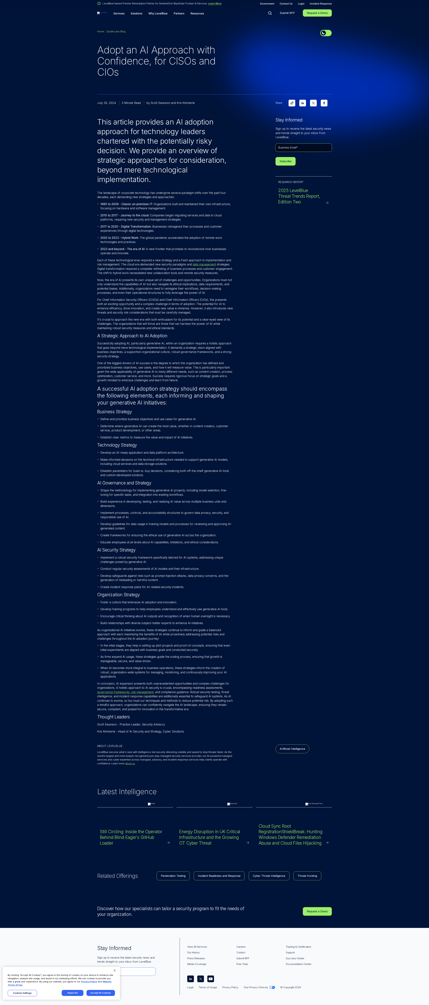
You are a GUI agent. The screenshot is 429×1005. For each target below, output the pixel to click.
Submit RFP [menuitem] (242, 958)
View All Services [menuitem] (197, 946)
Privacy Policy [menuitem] (230, 987)
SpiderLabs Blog (116, 31)
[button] (270, 13)
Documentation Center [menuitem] (298, 964)
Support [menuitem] (290, 952)
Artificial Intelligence (292, 748)
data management (204, 264)
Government (267, 3)
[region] (61, 983)
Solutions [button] (136, 13)
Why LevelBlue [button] (158, 13)
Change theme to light (326, 33)
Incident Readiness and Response (219, 875)
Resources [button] (197, 13)
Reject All (73, 992)
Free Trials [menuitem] (242, 964)
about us (130, 763)
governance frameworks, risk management (125, 692)
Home (100, 31)
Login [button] (301, 3)
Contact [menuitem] (240, 952)
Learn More (215, 3)
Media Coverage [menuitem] (196, 964)
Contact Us (286, 3)
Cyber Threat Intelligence (269, 875)
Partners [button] (179, 13)
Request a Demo (317, 13)
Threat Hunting (307, 875)
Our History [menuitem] (193, 952)
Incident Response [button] (321, 3)
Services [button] (119, 13)
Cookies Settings (22, 993)
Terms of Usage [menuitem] (208, 987)
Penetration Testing (173, 875)
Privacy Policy (89, 981)
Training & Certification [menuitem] (298, 946)
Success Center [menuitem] (295, 958)
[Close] (114, 970)
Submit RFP (287, 13)
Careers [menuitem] (241, 946)
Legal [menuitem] (190, 987)
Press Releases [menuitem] (196, 958)
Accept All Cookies (100, 992)
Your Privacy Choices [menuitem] (256, 987)
